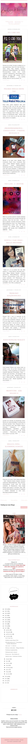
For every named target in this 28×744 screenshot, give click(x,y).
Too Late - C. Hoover (14, 184)
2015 (6, 678)
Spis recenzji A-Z (19, 21)
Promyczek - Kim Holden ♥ (12, 654)
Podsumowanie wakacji (14, 340)
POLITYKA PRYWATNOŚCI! (14, 24)
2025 (6, 611)
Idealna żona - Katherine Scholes (14, 656)
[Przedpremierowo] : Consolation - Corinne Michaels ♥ (14, 130)
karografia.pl (16, 741)
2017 (6, 628)
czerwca (8, 663)
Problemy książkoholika (11, 650)
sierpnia (8, 659)
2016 (6, 676)
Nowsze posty (4, 500)
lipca (7, 661)
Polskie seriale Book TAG (12, 640)
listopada (8, 632)
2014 (6, 680)
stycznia (8, 673)
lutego (7, 671)
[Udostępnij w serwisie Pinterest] (24, 80)
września (8, 636)
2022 (6, 617)
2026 (6, 609)
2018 (6, 626)
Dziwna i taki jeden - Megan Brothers (15, 647)
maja (7, 665)
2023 (6, 615)
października (9, 634)
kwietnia (8, 667)
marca (7, 669)
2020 (6, 621)
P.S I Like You (14, 32)
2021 (6, 619)
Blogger (19, 714)
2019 (6, 623)
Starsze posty (24, 500)
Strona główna (9, 21)
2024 (6, 613)
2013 (6, 682)
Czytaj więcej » (6, 80)
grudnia (8, 630)
